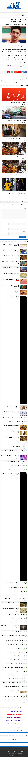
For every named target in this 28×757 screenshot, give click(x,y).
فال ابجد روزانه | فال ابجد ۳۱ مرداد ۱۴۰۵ (17, 631)
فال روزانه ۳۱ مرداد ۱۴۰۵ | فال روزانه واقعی (17, 421)
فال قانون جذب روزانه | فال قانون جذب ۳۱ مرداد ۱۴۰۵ (15, 675)
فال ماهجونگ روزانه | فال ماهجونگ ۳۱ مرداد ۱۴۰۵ (15, 469)
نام (25, 221)
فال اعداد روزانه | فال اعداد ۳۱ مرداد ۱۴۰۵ (17, 618)
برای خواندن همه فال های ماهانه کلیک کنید (14, 727)
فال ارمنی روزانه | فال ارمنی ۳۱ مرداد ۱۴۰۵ (11, 437)
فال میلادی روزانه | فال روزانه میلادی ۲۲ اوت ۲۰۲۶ (11, 250)
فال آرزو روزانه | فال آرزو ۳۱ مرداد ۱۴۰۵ (18, 648)
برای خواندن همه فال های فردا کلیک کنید (14, 717)
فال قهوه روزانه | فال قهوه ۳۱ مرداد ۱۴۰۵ (17, 465)
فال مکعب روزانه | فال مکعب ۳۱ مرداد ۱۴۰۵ (11, 425)
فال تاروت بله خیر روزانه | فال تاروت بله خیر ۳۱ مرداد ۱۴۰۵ (10, 690)
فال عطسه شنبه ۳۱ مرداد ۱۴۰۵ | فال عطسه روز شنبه (15, 461)
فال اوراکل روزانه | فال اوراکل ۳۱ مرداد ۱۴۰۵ (11, 273)
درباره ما (14, 741)
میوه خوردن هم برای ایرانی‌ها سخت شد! (18, 175)
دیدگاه (25, 208)
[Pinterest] (16, 753)
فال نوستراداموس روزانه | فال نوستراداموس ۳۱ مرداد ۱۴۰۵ (14, 418)
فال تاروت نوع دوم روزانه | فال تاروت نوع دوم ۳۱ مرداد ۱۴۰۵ (10, 609)
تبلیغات (14, 738)
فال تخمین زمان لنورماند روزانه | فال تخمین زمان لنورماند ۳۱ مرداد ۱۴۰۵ (14, 451)
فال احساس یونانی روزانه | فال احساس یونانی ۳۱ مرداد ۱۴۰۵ (14, 667)
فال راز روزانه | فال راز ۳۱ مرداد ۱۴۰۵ (12, 291)
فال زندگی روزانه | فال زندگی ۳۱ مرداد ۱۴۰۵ (17, 671)
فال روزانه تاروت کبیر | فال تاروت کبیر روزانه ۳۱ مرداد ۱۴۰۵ (10, 262)
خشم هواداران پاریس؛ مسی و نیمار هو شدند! (17, 102)
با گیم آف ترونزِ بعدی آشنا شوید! (19, 78)
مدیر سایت (23, 21)
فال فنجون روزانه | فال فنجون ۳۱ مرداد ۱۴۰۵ (17, 447)
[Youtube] (13, 753)
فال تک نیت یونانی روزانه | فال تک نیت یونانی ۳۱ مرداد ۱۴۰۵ (10, 285)
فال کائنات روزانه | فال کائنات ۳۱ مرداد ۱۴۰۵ (11, 267)
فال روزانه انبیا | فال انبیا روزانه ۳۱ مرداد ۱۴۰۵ (16, 587)
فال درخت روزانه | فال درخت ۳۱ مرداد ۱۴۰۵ (17, 679)
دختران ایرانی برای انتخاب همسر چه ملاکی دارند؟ (16, 193)
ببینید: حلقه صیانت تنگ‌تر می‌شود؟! (10, 81)
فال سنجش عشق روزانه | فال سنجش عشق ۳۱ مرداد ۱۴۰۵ (10, 473)
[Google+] (21, 753)
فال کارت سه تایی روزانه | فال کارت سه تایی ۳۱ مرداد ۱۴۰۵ (14, 663)
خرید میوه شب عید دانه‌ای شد (20, 157)
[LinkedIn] (15, 753)
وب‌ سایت (24, 231)
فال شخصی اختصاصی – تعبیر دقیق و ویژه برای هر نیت (14, 696)
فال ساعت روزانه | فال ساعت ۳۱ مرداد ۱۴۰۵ (17, 443)
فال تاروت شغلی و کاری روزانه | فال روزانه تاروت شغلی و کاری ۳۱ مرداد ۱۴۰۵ (14, 700)
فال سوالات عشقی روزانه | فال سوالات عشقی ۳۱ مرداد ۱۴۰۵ (14, 595)
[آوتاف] (14, 5)
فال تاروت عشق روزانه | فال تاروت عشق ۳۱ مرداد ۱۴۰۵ (15, 599)
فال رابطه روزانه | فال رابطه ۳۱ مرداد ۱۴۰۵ (17, 656)
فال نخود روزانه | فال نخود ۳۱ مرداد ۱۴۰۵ (11, 412)
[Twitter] (18, 753)
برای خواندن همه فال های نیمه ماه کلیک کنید (14, 724)
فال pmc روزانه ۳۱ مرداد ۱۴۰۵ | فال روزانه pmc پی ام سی (10, 603)
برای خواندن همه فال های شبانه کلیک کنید (14, 714)
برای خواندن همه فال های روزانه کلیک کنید (14, 711)
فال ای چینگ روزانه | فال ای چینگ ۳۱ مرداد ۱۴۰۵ (11, 431)
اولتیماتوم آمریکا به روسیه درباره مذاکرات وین (17, 120)
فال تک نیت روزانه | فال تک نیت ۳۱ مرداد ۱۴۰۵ (16, 614)
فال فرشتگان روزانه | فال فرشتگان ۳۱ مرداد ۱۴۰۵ (10, 626)
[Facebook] (19, 753)
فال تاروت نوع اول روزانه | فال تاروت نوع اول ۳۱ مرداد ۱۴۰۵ (14, 682)
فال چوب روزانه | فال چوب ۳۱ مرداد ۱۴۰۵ (17, 659)
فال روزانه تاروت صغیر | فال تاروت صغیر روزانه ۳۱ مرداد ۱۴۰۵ (10, 244)
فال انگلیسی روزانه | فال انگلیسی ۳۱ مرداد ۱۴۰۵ (16, 622)
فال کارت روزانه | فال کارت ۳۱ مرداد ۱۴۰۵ (11, 256)
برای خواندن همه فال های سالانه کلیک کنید (14, 730)
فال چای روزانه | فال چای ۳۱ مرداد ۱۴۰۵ (11, 406)
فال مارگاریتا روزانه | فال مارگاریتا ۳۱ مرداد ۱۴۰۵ (16, 652)
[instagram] (10, 753)
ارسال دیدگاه (13, 21)
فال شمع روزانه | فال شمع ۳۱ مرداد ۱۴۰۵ (17, 591)
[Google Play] (9, 753)
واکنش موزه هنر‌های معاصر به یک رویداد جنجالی (16, 139)
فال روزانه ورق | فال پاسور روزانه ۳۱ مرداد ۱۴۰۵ (10, 297)
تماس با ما (14, 739)
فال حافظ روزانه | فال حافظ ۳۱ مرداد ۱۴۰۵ (11, 280)
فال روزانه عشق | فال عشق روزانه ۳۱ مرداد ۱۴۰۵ (16, 644)
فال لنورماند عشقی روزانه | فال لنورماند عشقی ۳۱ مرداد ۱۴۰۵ (10, 456)
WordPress (12, 751)
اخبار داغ (23, 15)
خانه (27, 15)
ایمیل (25, 226)
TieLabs (21, 751)
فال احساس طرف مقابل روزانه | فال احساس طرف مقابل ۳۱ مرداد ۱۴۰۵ (14, 636)
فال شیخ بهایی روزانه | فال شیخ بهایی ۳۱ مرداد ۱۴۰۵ (15, 686)
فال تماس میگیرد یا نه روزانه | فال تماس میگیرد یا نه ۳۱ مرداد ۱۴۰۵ (14, 582)
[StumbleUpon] (12, 753)
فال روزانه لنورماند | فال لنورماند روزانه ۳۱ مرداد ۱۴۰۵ (15, 640)
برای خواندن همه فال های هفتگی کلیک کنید (14, 720)
